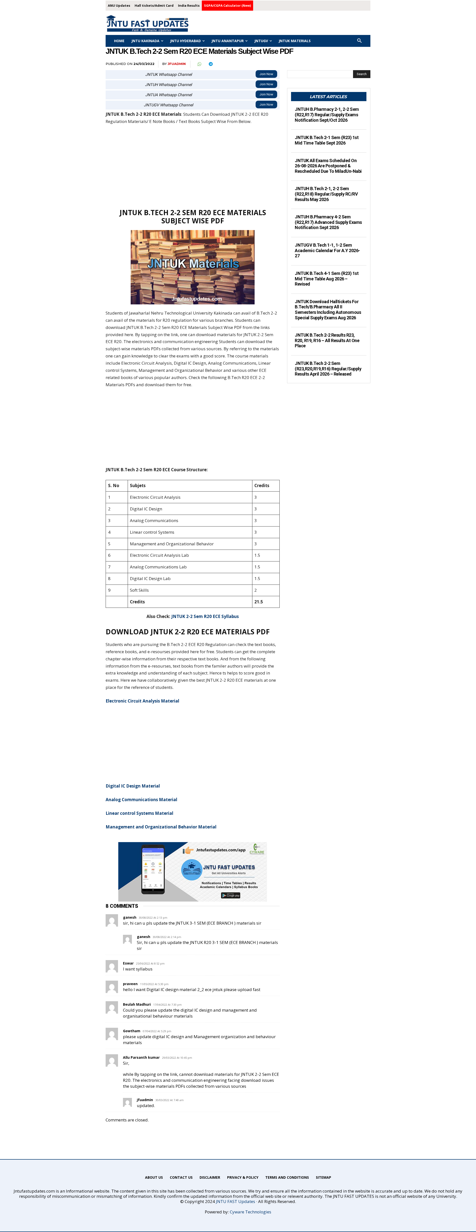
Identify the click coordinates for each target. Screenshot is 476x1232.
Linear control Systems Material (139, 813)
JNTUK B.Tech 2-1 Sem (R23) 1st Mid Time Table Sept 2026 (326, 140)
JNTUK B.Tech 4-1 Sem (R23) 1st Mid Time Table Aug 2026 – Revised (326, 279)
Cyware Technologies (250, 1212)
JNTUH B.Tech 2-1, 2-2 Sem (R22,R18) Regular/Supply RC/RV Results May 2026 (326, 194)
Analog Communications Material (141, 799)
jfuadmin (177, 64)
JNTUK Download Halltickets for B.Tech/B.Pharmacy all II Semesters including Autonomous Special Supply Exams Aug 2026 (328, 309)
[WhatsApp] (199, 64)
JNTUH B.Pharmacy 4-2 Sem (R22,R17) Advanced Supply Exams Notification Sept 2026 (328, 222)
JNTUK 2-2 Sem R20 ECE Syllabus (205, 616)
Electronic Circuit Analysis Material (142, 701)
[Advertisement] (193, 166)
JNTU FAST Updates (235, 1201)
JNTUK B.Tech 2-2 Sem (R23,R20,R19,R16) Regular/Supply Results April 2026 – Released (328, 369)
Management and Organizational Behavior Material (161, 827)
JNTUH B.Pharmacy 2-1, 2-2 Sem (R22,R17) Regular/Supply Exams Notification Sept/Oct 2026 (327, 114)
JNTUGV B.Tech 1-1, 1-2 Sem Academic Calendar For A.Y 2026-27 (327, 250)
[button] (359, 41)
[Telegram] (210, 64)
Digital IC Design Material (133, 786)
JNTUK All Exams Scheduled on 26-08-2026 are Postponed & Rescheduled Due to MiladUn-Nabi (328, 166)
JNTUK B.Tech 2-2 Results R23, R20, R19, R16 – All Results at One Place (327, 340)
